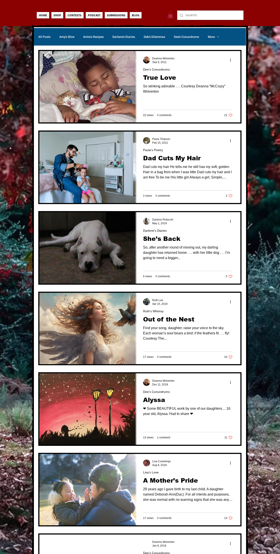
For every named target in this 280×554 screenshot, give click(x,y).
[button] (170, 14)
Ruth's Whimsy (153, 311)
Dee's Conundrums (186, 37)
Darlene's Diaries (123, 37)
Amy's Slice (66, 37)
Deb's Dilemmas (154, 37)
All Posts (44, 37)
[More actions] (231, 60)
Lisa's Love (151, 472)
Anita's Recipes (93, 37)
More (211, 37)
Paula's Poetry (153, 150)
